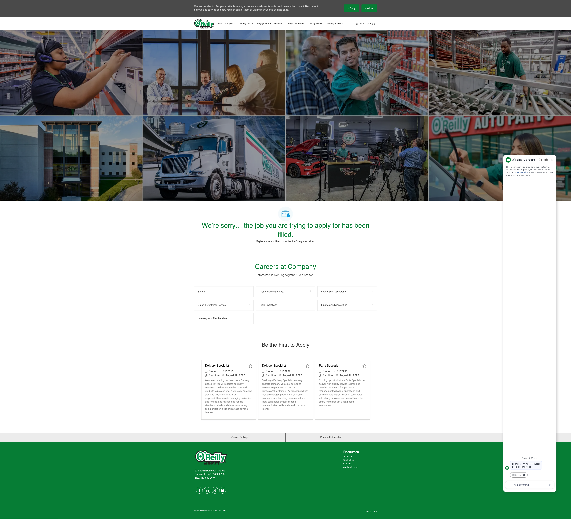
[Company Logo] (204, 24)
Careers (347, 464)
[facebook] (199, 490)
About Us (347, 456)
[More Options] (510, 485)
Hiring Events (316, 24)
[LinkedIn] (207, 490)
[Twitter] (215, 490)
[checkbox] (250, 366)
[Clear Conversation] (540, 160)
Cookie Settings (273, 10)
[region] (529, 322)
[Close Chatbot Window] (552, 160)
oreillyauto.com (350, 467)
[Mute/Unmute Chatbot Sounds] (546, 160)
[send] (549, 485)
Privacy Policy (371, 511)
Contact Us (348, 460)
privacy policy (521, 172)
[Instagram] (222, 490)
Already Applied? (335, 24)
